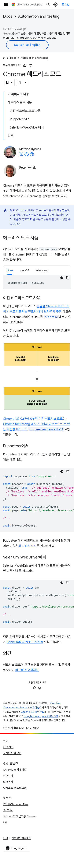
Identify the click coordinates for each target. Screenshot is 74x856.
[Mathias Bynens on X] (21, 155)
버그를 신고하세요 (27, 670)
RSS (5, 822)
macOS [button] (24, 270)
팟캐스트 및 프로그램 (14, 788)
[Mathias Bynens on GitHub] (26, 155)
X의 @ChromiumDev (15, 804)
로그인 (66, 4)
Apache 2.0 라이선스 (32, 711)
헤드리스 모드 (28, 546)
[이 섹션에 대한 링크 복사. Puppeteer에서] (32, 446)
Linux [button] (10, 270)
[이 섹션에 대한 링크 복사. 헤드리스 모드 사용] (42, 238)
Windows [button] (42, 270)
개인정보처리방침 (21, 838)
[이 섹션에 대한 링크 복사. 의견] (15, 654)
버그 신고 (8, 747)
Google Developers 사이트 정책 (41, 716)
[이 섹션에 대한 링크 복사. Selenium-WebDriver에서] (50, 557)
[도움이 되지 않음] (30, 65)
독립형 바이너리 (35, 429)
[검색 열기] (48, 4)
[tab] (10, 270)
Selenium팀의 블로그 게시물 (25, 642)
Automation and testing (38, 16)
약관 (5, 838)
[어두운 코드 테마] (62, 278)
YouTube (8, 810)
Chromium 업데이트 (14, 769)
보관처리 (8, 782)
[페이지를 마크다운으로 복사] (19, 82)
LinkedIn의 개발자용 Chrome (19, 816)
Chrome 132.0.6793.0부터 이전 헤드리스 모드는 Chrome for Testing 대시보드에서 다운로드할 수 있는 (36, 424)
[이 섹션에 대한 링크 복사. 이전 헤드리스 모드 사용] (44, 298)
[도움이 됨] (25, 65)
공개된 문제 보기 (12, 753)
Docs (7, 16)
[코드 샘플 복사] (68, 278)
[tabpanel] (37, 282)
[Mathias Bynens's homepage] (32, 155)
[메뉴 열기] (6, 4)
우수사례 (8, 775)
